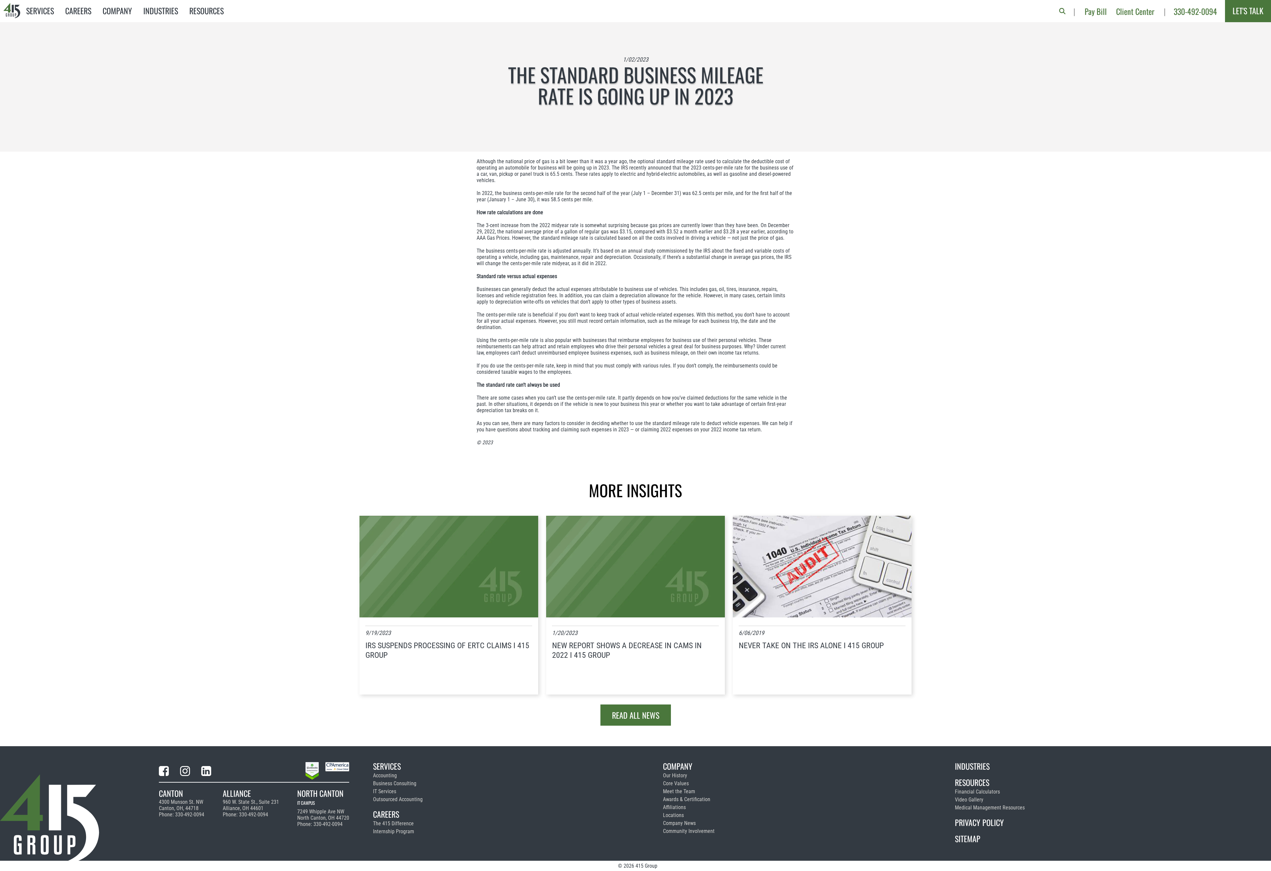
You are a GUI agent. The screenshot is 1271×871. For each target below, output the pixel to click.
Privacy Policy (979, 822)
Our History (675, 775)
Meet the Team (679, 791)
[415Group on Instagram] (185, 772)
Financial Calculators (977, 792)
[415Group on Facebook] (164, 772)
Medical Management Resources (990, 807)
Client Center (1135, 11)
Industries (160, 11)
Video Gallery (969, 800)
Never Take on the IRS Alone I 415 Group (811, 645)
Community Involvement (689, 831)
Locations (673, 815)
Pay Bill (1096, 11)
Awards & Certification (686, 799)
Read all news (635, 715)
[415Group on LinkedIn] (206, 772)
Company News (679, 823)
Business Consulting (394, 783)
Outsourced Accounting (398, 799)
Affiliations (674, 807)
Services (40, 11)
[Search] (1062, 11)
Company (117, 11)
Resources (206, 11)
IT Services (384, 791)
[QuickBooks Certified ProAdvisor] (312, 772)
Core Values (676, 783)
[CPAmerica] (337, 772)
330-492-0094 (1195, 11)
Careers (78, 11)
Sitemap (967, 839)
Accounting (385, 775)
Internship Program (393, 831)
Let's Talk (1248, 11)
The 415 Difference (393, 823)
